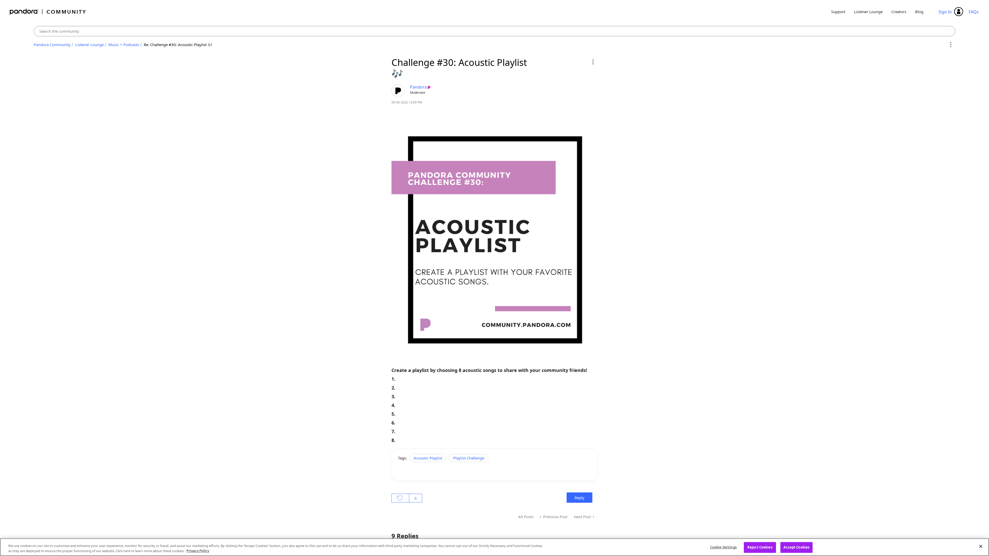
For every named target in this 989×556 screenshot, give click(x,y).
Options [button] (950, 45)
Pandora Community (48, 12)
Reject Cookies (759, 547)
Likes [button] (400, 498)
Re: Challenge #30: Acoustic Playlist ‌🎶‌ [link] (178, 44)
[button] (593, 62)
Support (838, 11)
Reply (579, 497)
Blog (919, 11)
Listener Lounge (868, 11)
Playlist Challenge (468, 458)
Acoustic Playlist (428, 458)
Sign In (945, 12)
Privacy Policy (197, 550)
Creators (898, 11)
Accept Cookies (796, 547)
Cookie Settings (723, 547)
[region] (494, 547)
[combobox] (495, 31)
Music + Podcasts (123, 44)
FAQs (974, 12)
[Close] (980, 546)
